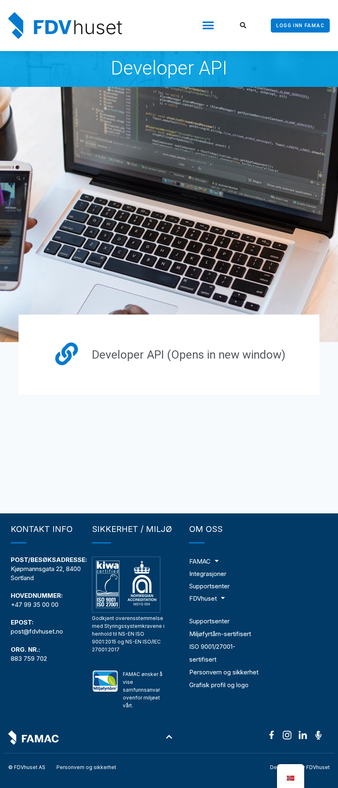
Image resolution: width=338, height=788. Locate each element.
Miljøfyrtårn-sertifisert (220, 634)
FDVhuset (203, 598)
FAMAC (200, 561)
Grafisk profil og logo (219, 685)
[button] (208, 25)
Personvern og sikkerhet (223, 672)
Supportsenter (209, 586)
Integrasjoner (207, 574)
